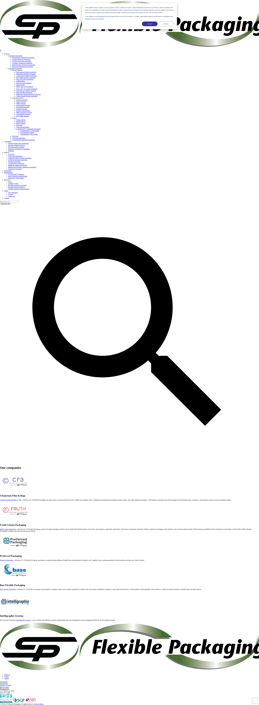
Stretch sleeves (21, 122)
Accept (149, 24)
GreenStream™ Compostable (29, 131)
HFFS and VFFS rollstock (24, 87)
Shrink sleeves (20, 120)
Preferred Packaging (6, 560)
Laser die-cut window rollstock (26, 91)
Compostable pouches (23, 114)
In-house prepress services (16, 145)
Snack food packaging (15, 156)
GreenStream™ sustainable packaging (28, 129)
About (6, 191)
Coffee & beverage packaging (17, 160)
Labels (14, 118)
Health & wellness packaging (17, 165)
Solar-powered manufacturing (17, 176)
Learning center (13, 183)
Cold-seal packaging (22, 127)
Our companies (13, 192)
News (10, 182)
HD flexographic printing (16, 147)
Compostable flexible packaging (26, 76)
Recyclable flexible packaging (25, 77)
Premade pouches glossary (16, 187)
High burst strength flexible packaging (28, 94)
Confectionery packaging (16, 163)
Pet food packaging (14, 162)
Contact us (11, 196)
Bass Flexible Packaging (8, 589)
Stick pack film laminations (24, 79)
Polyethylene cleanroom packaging (23, 57)
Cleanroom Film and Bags (8, 500)
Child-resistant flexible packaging (27, 96)
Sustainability (8, 172)
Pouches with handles (23, 111)
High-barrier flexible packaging (26, 72)
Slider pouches (21, 103)
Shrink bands (20, 85)
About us (7, 675)
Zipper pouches (21, 101)
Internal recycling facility (16, 178)
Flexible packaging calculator (17, 185)
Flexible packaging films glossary (18, 189)
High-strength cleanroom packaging (23, 65)
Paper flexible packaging (24, 92)
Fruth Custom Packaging (8, 529)
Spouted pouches (21, 109)
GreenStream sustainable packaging (23, 140)
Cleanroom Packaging (15, 56)
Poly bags (19, 125)
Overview (11, 154)
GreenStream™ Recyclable (29, 134)
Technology (8, 171)
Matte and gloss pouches (24, 112)
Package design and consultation (18, 143)
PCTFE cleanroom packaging (21, 61)
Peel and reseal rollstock (24, 83)
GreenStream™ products (16, 174)
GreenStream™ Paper (27, 132)
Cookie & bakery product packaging (19, 158)
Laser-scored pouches (23, 105)
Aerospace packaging (15, 169)
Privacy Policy (39, 704)
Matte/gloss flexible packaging (26, 74)
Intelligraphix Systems (23, 620)
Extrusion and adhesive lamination (19, 149)
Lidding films (20, 81)
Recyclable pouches (22, 116)
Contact (6, 198)
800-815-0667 (4, 687)
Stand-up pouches (22, 100)
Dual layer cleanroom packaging (22, 67)
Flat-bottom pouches (22, 107)
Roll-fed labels (20, 123)
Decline (166, 24)
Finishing (11, 151)
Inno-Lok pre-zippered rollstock (27, 89)
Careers (10, 194)
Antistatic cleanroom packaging (22, 63)
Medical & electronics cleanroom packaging (22, 167)
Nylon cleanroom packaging (21, 59)
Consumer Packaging (15, 68)
